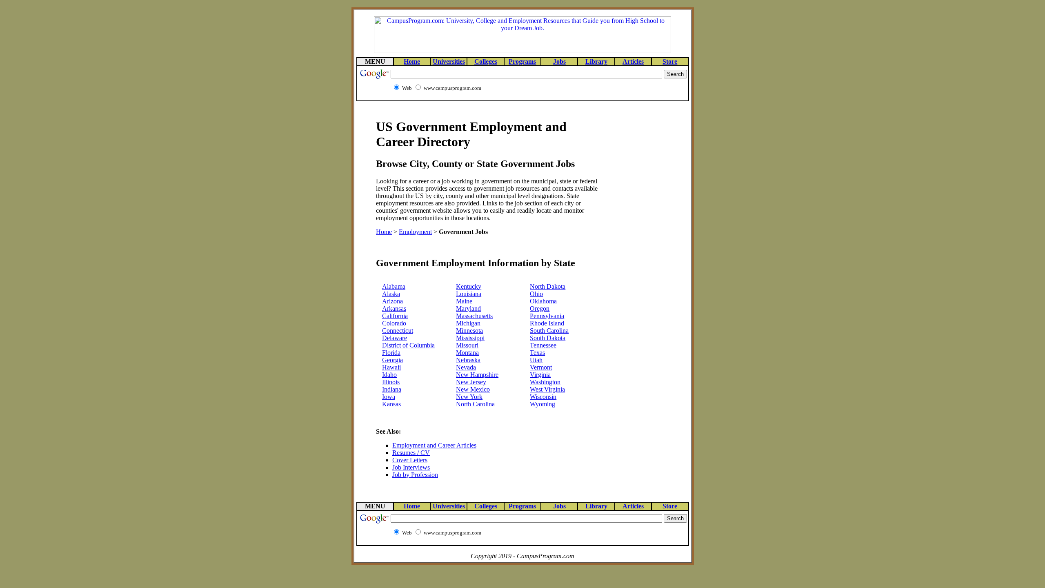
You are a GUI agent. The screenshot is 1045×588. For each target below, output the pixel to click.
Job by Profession (415, 474)
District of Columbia (408, 345)
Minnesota (469, 330)
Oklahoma (543, 301)
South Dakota (547, 337)
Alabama (393, 286)
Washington (545, 382)
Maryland (468, 308)
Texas (537, 352)
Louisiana (468, 293)
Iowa (388, 396)
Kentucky (468, 286)
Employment (415, 231)
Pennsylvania (547, 315)
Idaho (389, 374)
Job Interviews (411, 467)
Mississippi (470, 337)
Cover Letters (409, 460)
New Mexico (473, 389)
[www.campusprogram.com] (522, 50)
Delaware (394, 337)
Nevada (466, 367)
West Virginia (547, 389)
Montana (467, 352)
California (395, 315)
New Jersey (471, 382)
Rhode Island (547, 323)
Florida (391, 352)
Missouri (467, 345)
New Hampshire (477, 374)
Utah (536, 359)
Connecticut (397, 330)
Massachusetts (474, 315)
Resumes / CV (411, 452)
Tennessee (543, 345)
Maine (464, 301)
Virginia (540, 374)
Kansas (391, 404)
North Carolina (475, 404)
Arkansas (394, 308)
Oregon (539, 308)
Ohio (536, 293)
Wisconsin (543, 396)
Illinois (391, 382)
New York (469, 396)
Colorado (394, 323)
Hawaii (391, 367)
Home (384, 231)
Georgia (392, 359)
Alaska (391, 293)
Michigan (468, 323)
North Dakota (547, 286)
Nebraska (468, 359)
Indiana (391, 389)
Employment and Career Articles (434, 445)
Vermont (541, 367)
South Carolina (549, 330)
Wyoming (542, 404)
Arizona (392, 301)
